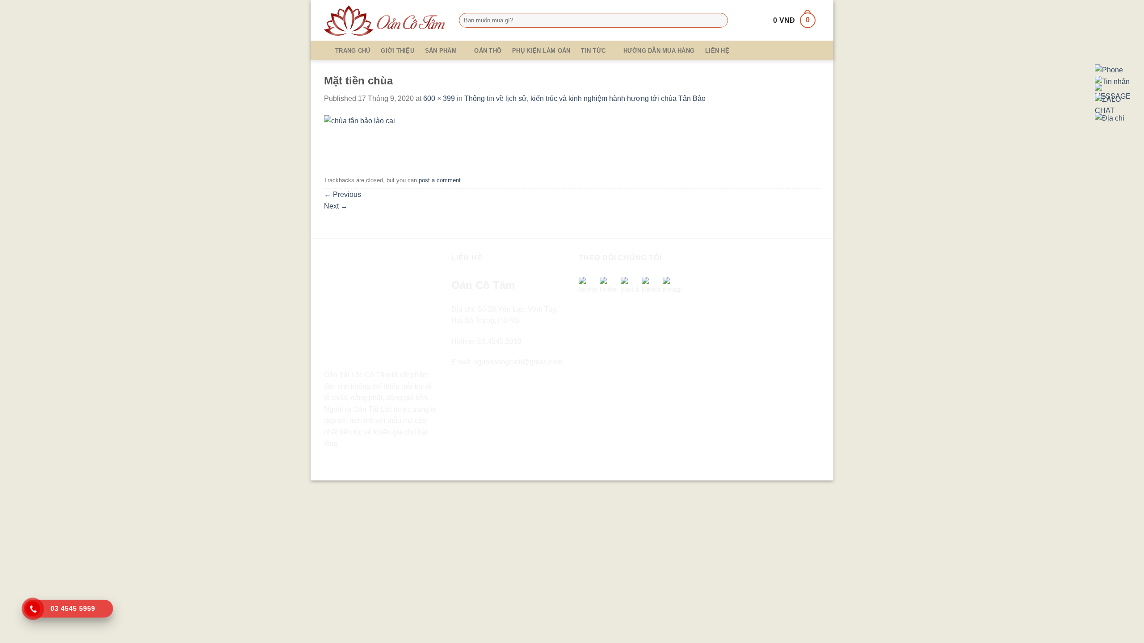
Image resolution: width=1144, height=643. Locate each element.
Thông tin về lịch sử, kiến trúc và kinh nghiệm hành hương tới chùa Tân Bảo (585, 98)
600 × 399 (439, 98)
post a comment (440, 180)
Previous (342, 194)
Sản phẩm (441, 50)
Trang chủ (352, 50)
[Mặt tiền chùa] (359, 138)
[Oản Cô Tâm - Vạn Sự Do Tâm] (385, 20)
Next (336, 206)
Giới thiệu (397, 50)
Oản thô (487, 50)
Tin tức (593, 50)
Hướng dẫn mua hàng (659, 50)
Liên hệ (717, 50)
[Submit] (719, 20)
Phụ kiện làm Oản (541, 50)
